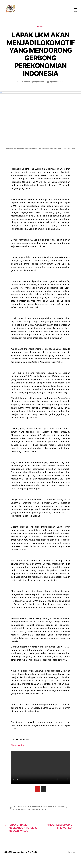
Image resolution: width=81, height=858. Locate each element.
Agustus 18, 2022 (57, 82)
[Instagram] (43, 789)
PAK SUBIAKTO (60, 807)
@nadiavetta (17, 745)
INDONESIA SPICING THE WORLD (41, 807)
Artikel (40, 27)
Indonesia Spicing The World (24, 852)
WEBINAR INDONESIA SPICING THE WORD (29, 809)
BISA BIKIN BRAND (20, 807)
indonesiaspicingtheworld (34, 82)
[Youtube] (37, 789)
